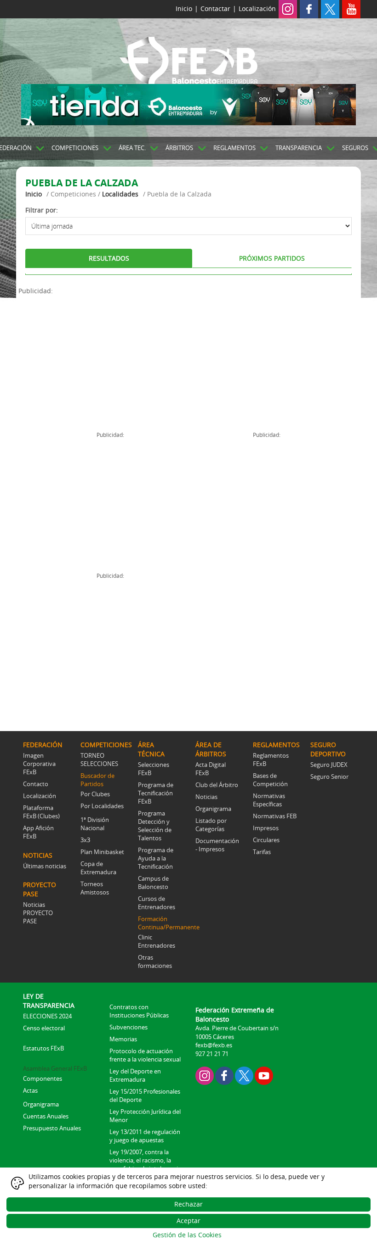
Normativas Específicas (269, 800)
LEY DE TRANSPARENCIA (48, 1001)
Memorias (123, 1039)
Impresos (266, 828)
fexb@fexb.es (213, 1045)
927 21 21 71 (211, 1054)
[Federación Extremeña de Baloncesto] (188, 58)
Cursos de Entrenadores (156, 902)
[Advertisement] (103, 360)
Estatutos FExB (43, 1048)
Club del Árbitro (216, 785)
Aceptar (188, 1220)
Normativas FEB (275, 816)
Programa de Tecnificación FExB (155, 793)
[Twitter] (330, 8)
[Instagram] (288, 8)
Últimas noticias (44, 866)
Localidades (120, 194)
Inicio (184, 8)
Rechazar (188, 1204)
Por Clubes (95, 794)
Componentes (42, 1078)
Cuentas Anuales (46, 1116)
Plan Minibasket (102, 852)
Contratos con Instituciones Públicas (139, 1011)
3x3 (85, 840)
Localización (257, 8)
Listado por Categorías (211, 824)
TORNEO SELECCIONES (99, 759)
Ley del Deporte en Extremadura (135, 1075)
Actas (30, 1090)
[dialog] (188, 1207)
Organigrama (213, 809)
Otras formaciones (155, 961)
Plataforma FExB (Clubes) (41, 812)
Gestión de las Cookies (187, 1234)
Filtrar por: (41, 210)
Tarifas (262, 852)
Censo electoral (44, 1028)
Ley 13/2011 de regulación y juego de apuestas (144, 1136)
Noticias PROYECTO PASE (38, 912)
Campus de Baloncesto (153, 882)
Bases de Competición (270, 779)
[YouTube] (264, 1075)
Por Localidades (102, 806)
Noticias (206, 797)
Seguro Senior (329, 776)
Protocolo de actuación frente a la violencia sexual (145, 1055)
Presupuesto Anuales (52, 1128)
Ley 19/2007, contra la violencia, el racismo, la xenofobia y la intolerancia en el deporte (145, 1164)
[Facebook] (309, 8)
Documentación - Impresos (217, 845)
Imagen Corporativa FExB (39, 763)
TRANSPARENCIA (298, 148)
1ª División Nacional (94, 824)
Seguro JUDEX (329, 764)
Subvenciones (128, 1027)
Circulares (266, 840)
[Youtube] (351, 8)
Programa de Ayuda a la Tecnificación (155, 858)
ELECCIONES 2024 (47, 1016)
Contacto (35, 784)
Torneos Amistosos (94, 888)
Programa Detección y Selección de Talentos (154, 825)
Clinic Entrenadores (156, 941)
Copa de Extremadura (98, 868)
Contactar (215, 8)
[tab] (108, 258)
